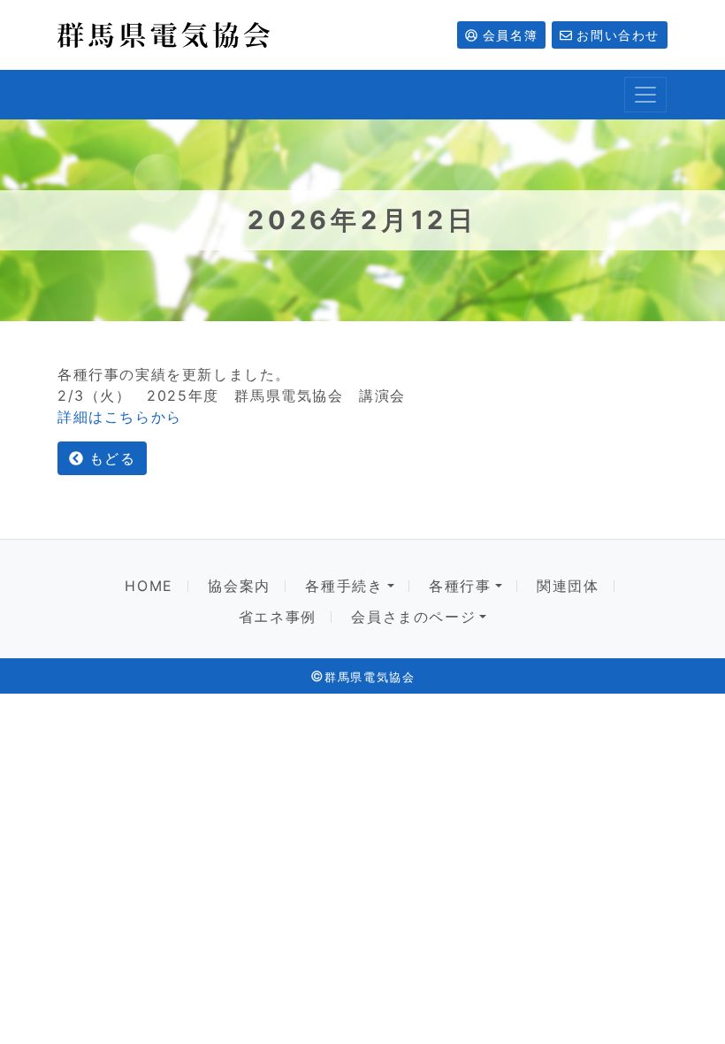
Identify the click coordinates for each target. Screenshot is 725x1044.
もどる (109, 458)
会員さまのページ (413, 617)
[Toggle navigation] (645, 94)
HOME (148, 586)
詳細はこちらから (119, 417)
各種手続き (344, 586)
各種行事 (460, 586)
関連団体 (568, 586)
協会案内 (239, 586)
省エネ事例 (278, 617)
